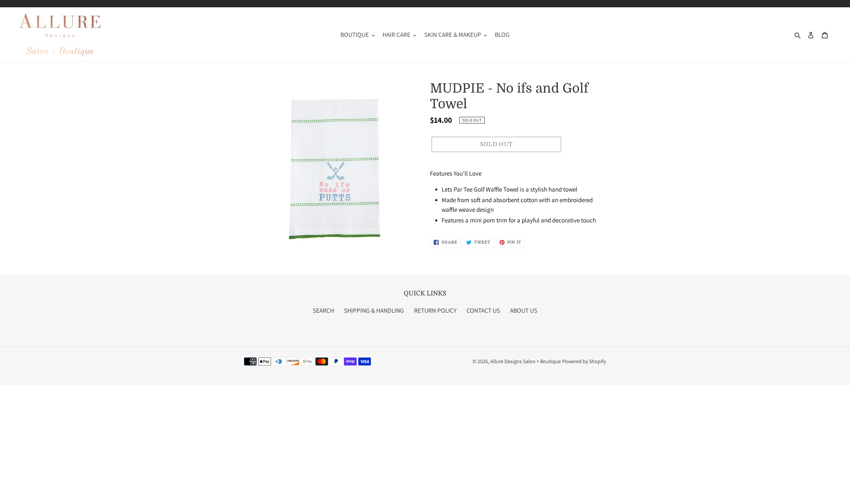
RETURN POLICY (435, 310)
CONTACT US (483, 310)
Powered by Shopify (584, 361)
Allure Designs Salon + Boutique (525, 361)
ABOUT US (523, 310)
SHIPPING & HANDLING (374, 310)
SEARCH (323, 310)
